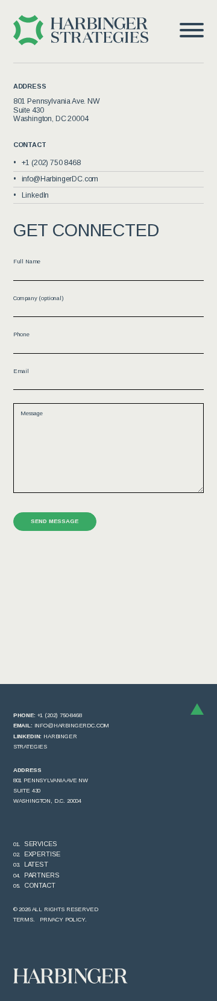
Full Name (27, 261)
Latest (36, 864)
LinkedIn (35, 195)
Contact (39, 885)
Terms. (24, 919)
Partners (42, 875)
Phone (21, 334)
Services (40, 843)
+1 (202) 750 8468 (51, 162)
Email (21, 371)
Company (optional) (38, 298)
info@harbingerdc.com (72, 725)
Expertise (42, 854)
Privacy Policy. (63, 919)
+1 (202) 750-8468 (59, 715)
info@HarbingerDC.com (60, 179)
